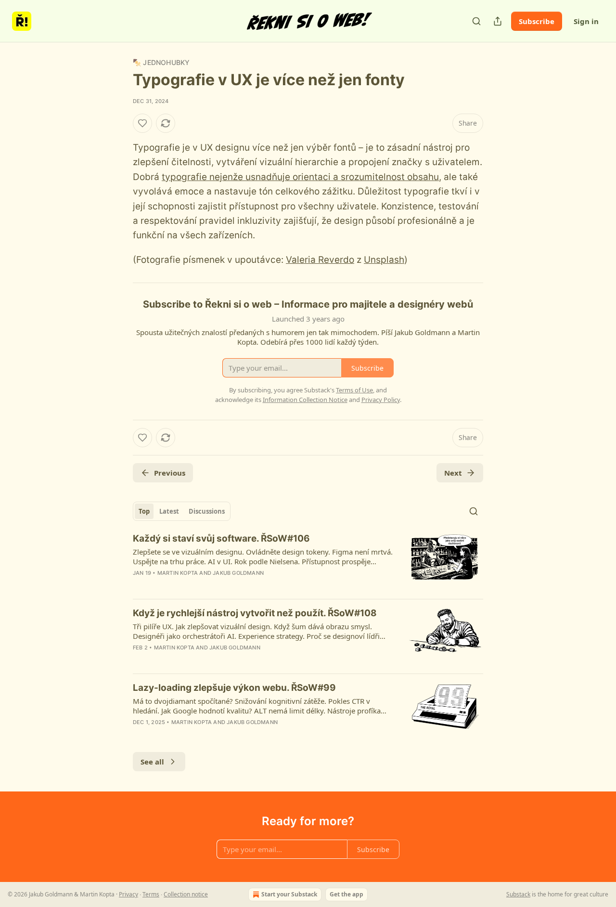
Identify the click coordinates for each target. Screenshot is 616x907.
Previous (169, 473)
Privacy (128, 894)
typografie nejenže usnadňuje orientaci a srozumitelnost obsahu (300, 176)
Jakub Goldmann (238, 573)
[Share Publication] (497, 21)
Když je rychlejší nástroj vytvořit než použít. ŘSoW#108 (255, 613)
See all (152, 761)
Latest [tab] (169, 511)
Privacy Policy (380, 399)
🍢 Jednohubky (161, 62)
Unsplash (384, 259)
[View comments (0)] (224, 585)
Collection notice (186, 894)
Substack (518, 894)
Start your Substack (289, 894)
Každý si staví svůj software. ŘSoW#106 (221, 538)
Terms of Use (354, 390)
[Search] (476, 21)
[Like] (142, 123)
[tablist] (182, 511)
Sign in (586, 21)
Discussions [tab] (207, 511)
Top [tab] (144, 511)
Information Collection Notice (305, 399)
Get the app (346, 894)
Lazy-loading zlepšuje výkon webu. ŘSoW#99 (234, 687)
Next (453, 473)
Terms (150, 894)
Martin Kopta (177, 573)
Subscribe (536, 21)
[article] (308, 562)
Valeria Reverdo (320, 259)
